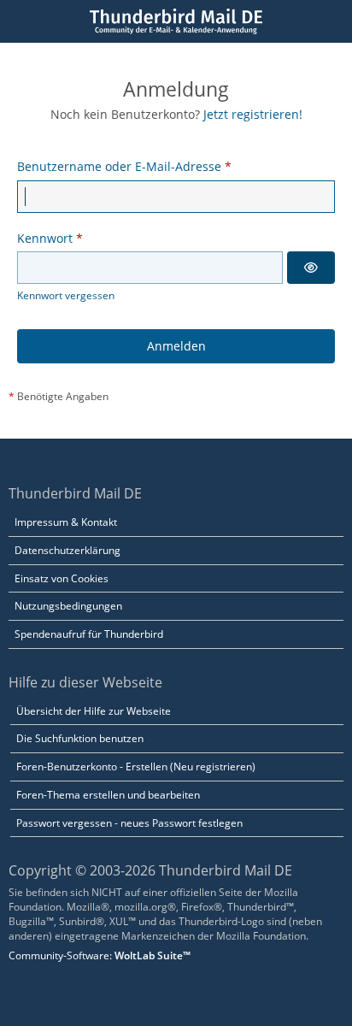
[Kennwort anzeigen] (311, 267)
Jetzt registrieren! (252, 114)
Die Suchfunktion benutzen (80, 738)
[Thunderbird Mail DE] (175, 21)
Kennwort (45, 238)
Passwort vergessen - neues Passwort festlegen (129, 823)
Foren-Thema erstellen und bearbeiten (108, 794)
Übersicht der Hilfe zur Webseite (93, 711)
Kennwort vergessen (65, 295)
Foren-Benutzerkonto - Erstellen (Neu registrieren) (135, 766)
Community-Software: (100, 955)
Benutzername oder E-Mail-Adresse (119, 166)
